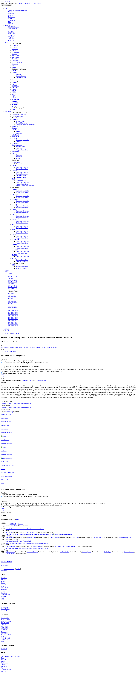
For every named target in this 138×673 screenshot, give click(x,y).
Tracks (6, 42)
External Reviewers (21, 123)
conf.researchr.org (9, 569)
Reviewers (19, 156)
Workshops (15, 57)
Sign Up (3, 671)
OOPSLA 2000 (13, 325)
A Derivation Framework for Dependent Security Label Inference (25, 529)
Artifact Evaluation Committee (25, 186)
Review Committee (21, 121)
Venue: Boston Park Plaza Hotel (17, 10)
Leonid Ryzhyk (86, 552)
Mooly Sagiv (107, 552)
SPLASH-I (15, 52)
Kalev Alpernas (10, 552)
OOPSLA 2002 (13, 322)
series (12, 333)
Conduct (10, 23)
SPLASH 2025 (12, 280)
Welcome (11, 13)
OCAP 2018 (4, 633)
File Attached (26, 541)
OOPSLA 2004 (13, 319)
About (6, 8)
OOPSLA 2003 (13, 320)
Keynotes (15, 49)
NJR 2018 (4, 631)
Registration (11, 17)
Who (2, 346)
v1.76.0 (18, 569)
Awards (10, 15)
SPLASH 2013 (12, 300)
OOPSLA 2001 (13, 324)
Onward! (18, 74)
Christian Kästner (70, 546)
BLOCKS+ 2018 (6, 621)
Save (2, 375)
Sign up (7, 330)
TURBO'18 (4, 640)
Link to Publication (6, 401)
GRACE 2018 (5, 624)
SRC (13, 65)
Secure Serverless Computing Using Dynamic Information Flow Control (27, 548)
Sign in (7, 329)
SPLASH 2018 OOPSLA (8, 351)
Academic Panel (20, 146)
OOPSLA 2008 (13, 312)
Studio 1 (24, 380)
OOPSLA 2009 (13, 310)
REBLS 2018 (5, 636)
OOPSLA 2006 (13, 315)
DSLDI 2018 (5, 623)
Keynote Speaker (21, 180)
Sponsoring (11, 20)
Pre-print (19, 541)
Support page (4, 570)
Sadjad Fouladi (64, 552)
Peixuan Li (9, 532)
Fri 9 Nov (11, 40)
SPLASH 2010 (12, 307)
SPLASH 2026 (12, 278)
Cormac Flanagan (32, 552)
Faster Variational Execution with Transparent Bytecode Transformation (27, 543)
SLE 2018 (4, 610)
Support (10, 18)
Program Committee (22, 150)
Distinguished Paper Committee (25, 124)
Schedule (7, 25)
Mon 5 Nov (11, 33)
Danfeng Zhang (30, 532)
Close (2, 376)
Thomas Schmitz (129, 552)
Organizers (19, 133)
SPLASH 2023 (12, 283)
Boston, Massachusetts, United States (30, 3)
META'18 (4, 629)
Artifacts (14, 47)
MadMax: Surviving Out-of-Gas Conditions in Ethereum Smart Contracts (29, 534)
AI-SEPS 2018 (5, 619)
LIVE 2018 (4, 628)
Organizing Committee (19, 114)
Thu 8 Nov (11, 39)
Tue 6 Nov (11, 35)
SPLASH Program (13, 27)
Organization (8, 111)
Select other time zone (41, 363)
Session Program (6, 512)
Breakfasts (15, 60)
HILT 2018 (4, 626)
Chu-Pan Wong (10, 546)
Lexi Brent (32, 347)
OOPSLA (15, 45)
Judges (18, 158)
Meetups (14, 54)
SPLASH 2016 (12, 295)
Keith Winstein (10, 553)
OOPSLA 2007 (13, 314)
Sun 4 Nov (11, 32)
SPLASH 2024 (12, 282)
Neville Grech (5, 347)
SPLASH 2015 (12, 297)
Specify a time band (24, 373)
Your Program (12, 28)
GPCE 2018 (4, 607)
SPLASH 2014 (12, 298)
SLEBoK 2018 (5, 638)
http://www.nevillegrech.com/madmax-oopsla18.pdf (16, 403)
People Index (16, 162)
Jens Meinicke (36, 546)
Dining (10, 12)
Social (14, 67)
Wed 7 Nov (11, 37)
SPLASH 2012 (12, 302)
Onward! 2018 (5, 609)
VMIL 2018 (4, 641)
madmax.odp (9, 412)
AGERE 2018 (5, 618)
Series (10, 273)
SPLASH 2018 (5, 333)
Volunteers (15, 64)
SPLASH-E (15, 55)
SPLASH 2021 (12, 287)
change (18, 519)
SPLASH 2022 (12, 285)
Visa (9, 22)
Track (2, 350)
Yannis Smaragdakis (52, 347)
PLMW (14, 59)
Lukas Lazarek (59, 546)
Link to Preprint (5, 405)
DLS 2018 (4, 649)
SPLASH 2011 (12, 303)
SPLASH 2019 (12, 290)
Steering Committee (18, 116)
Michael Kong (14, 347)
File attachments (5, 410)
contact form (4, 565)
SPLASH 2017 (12, 293)
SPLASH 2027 (12, 277)
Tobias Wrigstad (42, 380)
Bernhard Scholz (41, 347)
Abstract (3, 382)
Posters (14, 50)
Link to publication (11, 541)
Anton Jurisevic (23, 347)
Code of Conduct (6, 669)
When (2, 378)
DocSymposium (17, 62)
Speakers (18, 131)
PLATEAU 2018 (6, 634)
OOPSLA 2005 (13, 317)
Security (30, 380)
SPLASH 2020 (12, 288)
